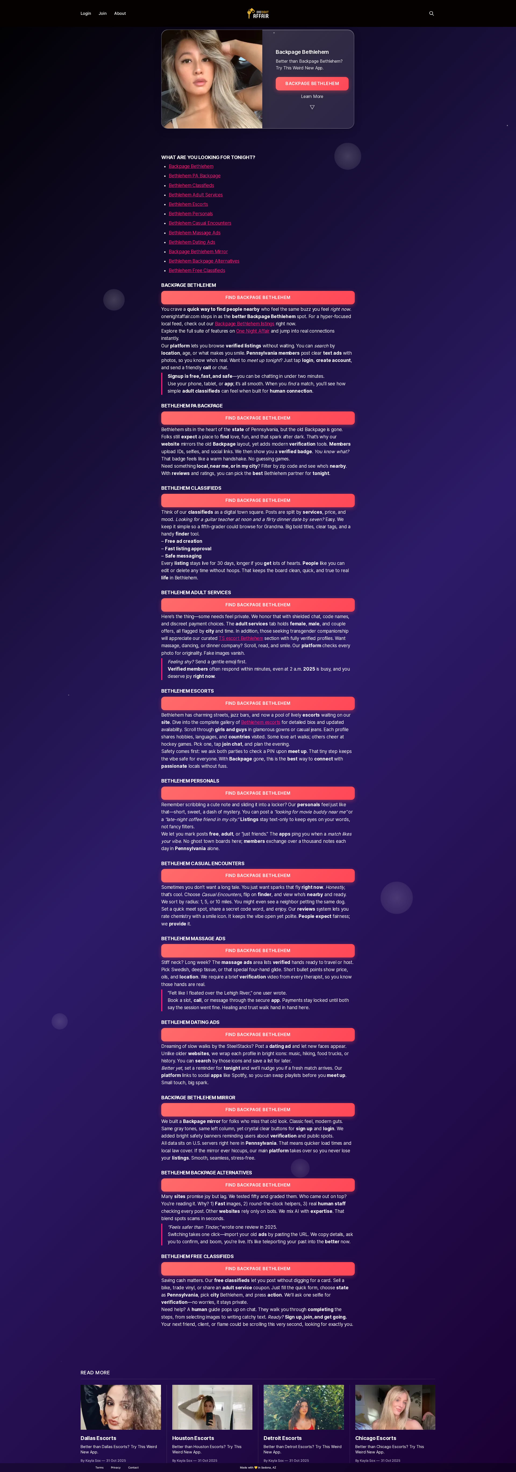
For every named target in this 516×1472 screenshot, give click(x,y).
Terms (99, 1467)
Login (86, 13)
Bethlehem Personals (191, 213)
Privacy (116, 1467)
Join (103, 13)
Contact (133, 1467)
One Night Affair (253, 331)
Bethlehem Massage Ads (194, 232)
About (120, 13)
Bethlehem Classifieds (191, 185)
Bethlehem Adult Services (196, 195)
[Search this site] (431, 13)
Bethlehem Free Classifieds (197, 270)
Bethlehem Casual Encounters (200, 223)
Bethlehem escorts (260, 722)
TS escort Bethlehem (241, 638)
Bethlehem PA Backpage (194, 175)
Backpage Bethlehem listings (244, 323)
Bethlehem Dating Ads (192, 242)
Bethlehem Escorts (188, 204)
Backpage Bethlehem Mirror (198, 251)
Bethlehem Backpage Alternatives (204, 261)
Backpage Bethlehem (191, 166)
